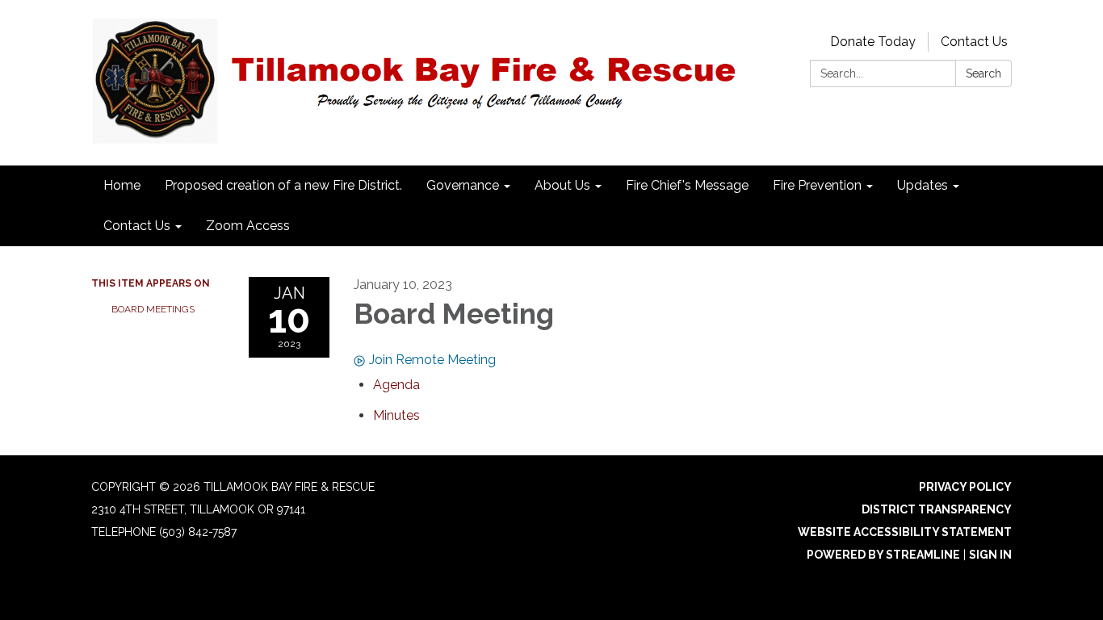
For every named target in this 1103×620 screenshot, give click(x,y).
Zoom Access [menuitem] (248, 225)
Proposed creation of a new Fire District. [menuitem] (283, 185)
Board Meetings (153, 309)
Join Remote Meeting (432, 359)
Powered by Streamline (883, 554)
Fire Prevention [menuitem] (817, 185)
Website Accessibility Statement (905, 532)
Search (983, 73)
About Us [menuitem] (562, 185)
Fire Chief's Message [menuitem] (687, 185)
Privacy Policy (965, 486)
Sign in (990, 554)
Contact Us (974, 41)
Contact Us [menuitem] (136, 225)
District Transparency (937, 509)
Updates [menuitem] (922, 185)
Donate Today (873, 41)
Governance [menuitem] (462, 185)
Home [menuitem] (121, 185)
